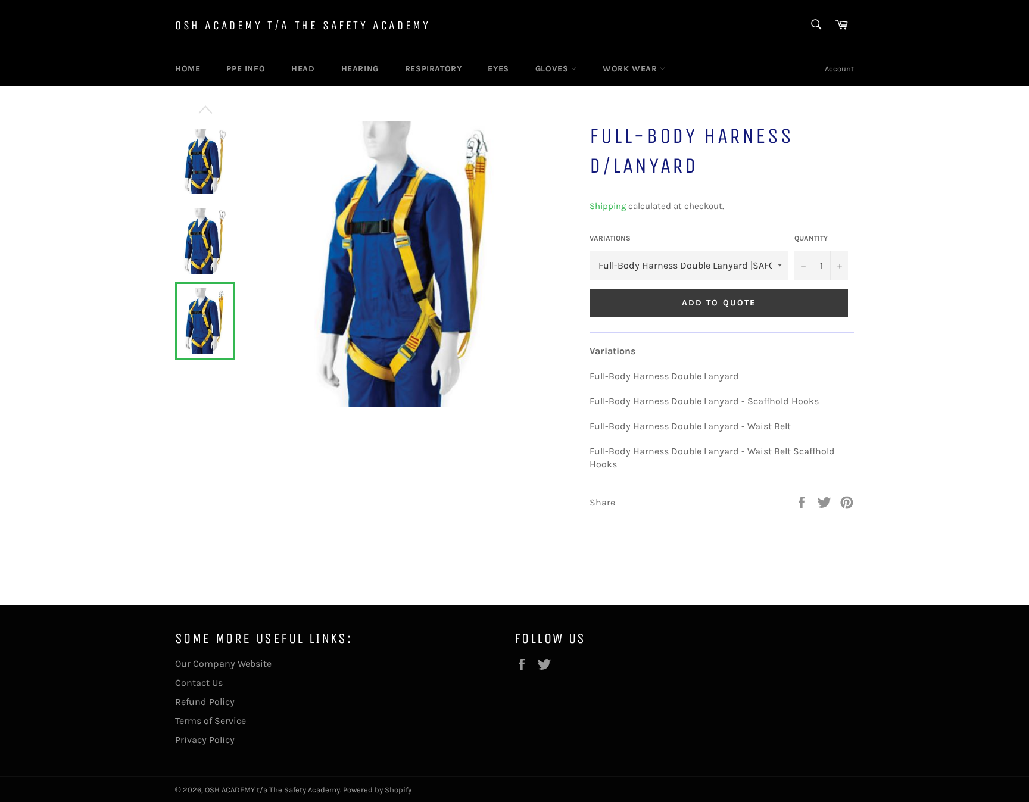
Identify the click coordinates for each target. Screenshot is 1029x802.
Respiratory (433, 69)
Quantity (811, 238)
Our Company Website (223, 663)
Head (302, 69)
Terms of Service (210, 720)
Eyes (498, 69)
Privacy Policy (205, 739)
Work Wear (631, 69)
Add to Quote (719, 303)
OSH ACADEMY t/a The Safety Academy (302, 25)
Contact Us (199, 682)
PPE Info (245, 69)
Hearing (360, 69)
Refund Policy (205, 701)
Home (187, 69)
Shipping (608, 206)
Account (839, 68)
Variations (610, 238)
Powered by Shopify (377, 789)
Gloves (553, 69)
